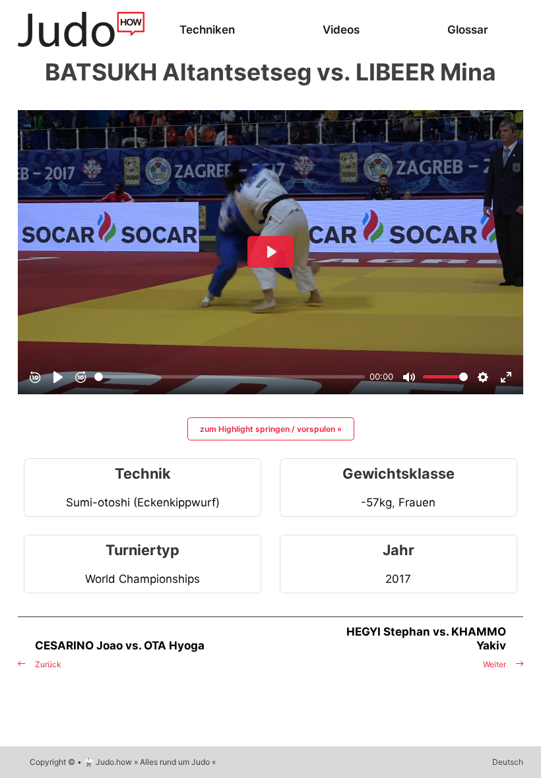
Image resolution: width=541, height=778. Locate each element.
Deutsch (507, 762)
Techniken (207, 29)
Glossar (467, 29)
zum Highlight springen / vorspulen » (271, 429)
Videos (341, 29)
